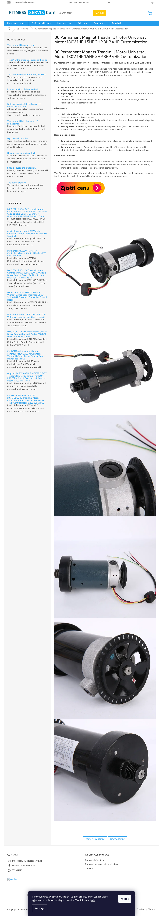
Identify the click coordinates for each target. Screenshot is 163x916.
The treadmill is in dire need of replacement (22, 122)
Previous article (95, 839)
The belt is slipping (16, 182)
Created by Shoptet (146, 909)
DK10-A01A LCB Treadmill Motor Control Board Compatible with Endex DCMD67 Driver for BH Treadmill (27, 334)
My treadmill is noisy (17, 138)
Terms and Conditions (78, 2)
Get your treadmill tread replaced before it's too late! (24, 105)
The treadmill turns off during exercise (26, 74)
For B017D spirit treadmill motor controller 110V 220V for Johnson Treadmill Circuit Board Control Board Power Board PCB (26, 355)
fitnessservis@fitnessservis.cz (27, 861)
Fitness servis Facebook (23, 865)
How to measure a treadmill (21, 153)
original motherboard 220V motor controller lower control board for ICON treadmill (27, 233)
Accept (125, 899)
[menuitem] (16, 23)
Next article (117, 839)
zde (93, 900)
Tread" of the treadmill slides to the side (27, 60)
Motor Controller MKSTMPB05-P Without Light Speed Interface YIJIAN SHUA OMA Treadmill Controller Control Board (27, 296)
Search (100, 12)
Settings (40, 908)
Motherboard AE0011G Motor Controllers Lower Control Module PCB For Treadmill (26, 253)
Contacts (89, 868)
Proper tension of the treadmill (22, 89)
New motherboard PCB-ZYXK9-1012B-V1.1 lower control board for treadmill (26, 315)
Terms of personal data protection (101, 864)
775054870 (17, 870)
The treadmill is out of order (21, 45)
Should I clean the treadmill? (21, 168)
